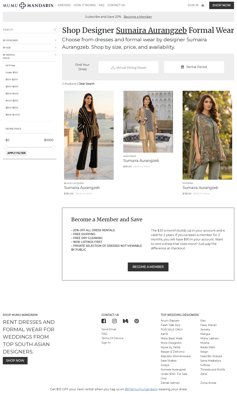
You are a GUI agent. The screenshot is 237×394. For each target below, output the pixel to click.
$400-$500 (12, 100)
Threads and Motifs (212, 369)
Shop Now (222, 5)
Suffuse (205, 365)
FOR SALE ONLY (172, 329)
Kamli (164, 334)
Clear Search (87, 83)
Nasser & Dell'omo (173, 351)
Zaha (203, 374)
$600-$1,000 (13, 114)
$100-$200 (12, 79)
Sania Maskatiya (210, 360)
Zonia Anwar (208, 383)
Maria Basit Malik (171, 338)
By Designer (10, 40)
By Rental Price (9, 56)
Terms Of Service (112, 338)
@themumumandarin (141, 389)
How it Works (85, 5)
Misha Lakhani (209, 338)
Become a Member (138, 17)
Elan (203, 320)
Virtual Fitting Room (131, 67)
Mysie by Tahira (170, 347)
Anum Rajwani (170, 320)
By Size (7, 47)
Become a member (148, 267)
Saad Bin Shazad (211, 356)
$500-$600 (12, 107)
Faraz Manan (208, 325)
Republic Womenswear (176, 356)
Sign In (193, 5)
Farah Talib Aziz (170, 325)
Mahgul (205, 334)
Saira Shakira (168, 360)
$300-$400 (12, 93)
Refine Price (13, 128)
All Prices (10, 65)
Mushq (204, 343)
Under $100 (12, 72)
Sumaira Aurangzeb (173, 369)
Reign (204, 351)
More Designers (171, 343)
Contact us (116, 5)
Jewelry (205, 329)
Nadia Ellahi (207, 347)
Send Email (108, 329)
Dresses (64, 5)
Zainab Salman (170, 383)
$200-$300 (12, 86)
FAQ (101, 5)
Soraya (165, 365)
